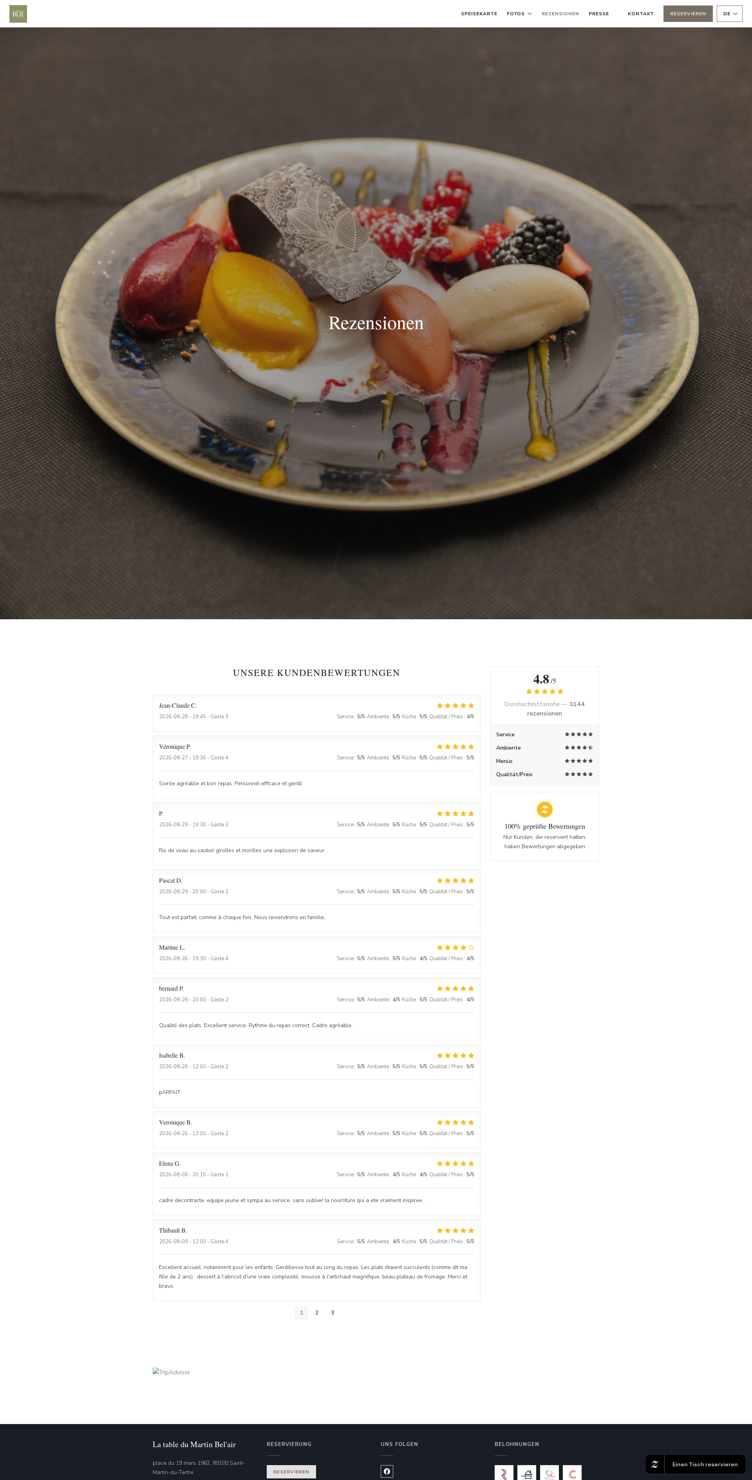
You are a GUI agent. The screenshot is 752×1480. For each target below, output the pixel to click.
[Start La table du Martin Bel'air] (18, 14)
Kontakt (641, 14)
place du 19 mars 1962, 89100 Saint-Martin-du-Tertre (205, 1467)
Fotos (516, 14)
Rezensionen (560, 14)
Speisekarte (479, 14)
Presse (599, 14)
